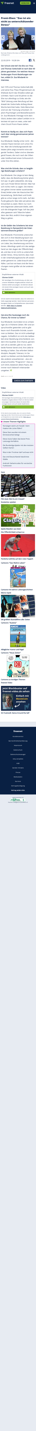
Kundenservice (18, 736)
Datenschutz (18, 750)
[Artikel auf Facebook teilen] (30, 60)
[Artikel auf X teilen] (34, 60)
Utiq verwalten (18, 759)
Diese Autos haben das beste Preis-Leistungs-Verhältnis (16, 440)
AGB (18, 763)
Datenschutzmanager (18, 754)
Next (33, 38)
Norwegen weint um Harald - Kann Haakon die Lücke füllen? (16, 427)
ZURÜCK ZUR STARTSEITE (23, 381)
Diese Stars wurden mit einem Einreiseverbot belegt (14, 433)
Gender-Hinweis (18, 768)
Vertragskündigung (18, 786)
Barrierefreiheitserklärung (18, 741)
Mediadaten (18, 777)
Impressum (18, 745)
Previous (3, 38)
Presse (18, 772)
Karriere (18, 781)
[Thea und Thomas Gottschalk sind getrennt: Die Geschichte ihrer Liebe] (18, 39)
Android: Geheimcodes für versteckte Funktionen (17, 464)
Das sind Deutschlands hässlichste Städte (16, 458)
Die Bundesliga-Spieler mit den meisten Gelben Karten (18, 446)
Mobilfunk (25, 3)
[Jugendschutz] (18, 800)
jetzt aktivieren (10, 292)
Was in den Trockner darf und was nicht (18, 452)
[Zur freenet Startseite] (7, 3)
